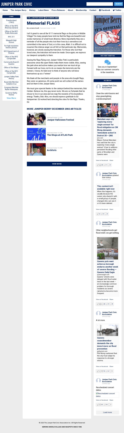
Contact (92, 10)
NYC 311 (11, 37)
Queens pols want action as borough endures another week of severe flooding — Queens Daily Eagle (107, 266)
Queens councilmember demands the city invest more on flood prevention (106, 343)
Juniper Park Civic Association (109, 87)
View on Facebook (102, 160)
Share (111, 160)
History (32, 10)
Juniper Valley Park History (11, 77)
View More (57, 164)
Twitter (118, 10)
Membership (81, 10)
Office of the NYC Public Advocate (11, 32)
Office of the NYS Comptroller (11, 57)
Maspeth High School (11, 41)
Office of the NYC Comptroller (11, 72)
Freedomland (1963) (11, 21)
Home (5, 10)
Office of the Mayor (11, 67)
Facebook (105, 10)
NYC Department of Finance (11, 52)
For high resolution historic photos (11, 47)
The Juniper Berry (19, 10)
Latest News (43, 10)
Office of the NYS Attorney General (11, 27)
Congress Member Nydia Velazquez (11, 88)
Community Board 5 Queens (11, 63)
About (70, 10)
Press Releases (58, 10)
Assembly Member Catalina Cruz (11, 83)
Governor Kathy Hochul (11, 94)
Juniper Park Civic (16, 4)
